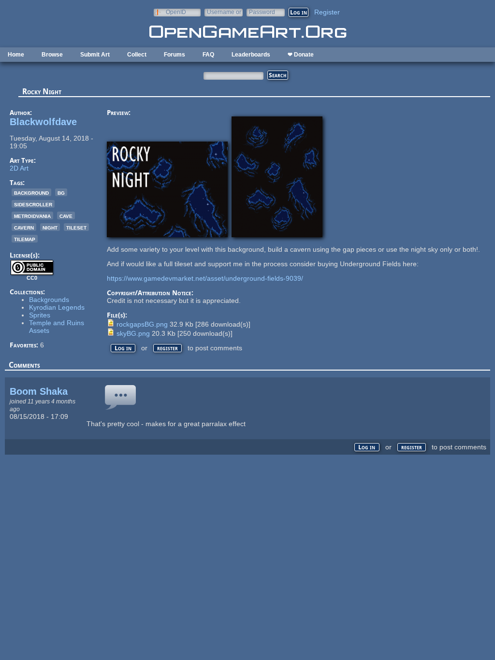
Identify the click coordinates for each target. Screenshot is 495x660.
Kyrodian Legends (57, 307)
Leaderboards (251, 54)
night (50, 227)
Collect (136, 54)
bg (61, 192)
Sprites (39, 315)
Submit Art (95, 54)
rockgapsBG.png (142, 324)
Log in (123, 348)
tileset (76, 227)
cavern (24, 227)
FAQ (208, 54)
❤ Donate (301, 54)
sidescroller (33, 204)
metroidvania (32, 215)
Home (16, 54)
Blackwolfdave (43, 121)
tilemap (24, 239)
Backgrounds (49, 299)
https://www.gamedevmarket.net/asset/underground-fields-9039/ (205, 278)
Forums (174, 54)
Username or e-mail (224, 12)
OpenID (176, 12)
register (167, 348)
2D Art (19, 168)
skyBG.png (133, 333)
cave (66, 215)
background (31, 192)
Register (327, 12)
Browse (52, 54)
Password (262, 12)
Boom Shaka (39, 391)
